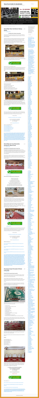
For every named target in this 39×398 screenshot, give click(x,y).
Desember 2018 (30, 143)
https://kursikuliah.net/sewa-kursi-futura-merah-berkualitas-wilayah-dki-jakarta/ (13, 382)
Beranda (5, 18)
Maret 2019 (29, 141)
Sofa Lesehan (29, 328)
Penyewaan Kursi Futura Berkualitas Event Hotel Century (31, 270)
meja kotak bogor (17, 133)
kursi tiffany (29, 228)
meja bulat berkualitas (30, 238)
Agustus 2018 (29, 146)
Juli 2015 (29, 166)
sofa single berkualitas (31, 331)
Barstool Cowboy (30, 176)
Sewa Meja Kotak (30, 320)
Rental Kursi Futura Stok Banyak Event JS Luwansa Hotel (31, 287)
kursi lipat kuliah (30, 216)
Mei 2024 (29, 97)
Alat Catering (29, 171)
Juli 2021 (29, 120)
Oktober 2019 (29, 135)
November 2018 (30, 144)
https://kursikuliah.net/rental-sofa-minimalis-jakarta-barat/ (11, 387)
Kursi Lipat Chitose (30, 214)
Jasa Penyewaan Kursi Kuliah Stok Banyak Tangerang (30, 184)
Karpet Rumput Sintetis (31, 191)
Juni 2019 (29, 138)
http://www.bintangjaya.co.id (7, 125)
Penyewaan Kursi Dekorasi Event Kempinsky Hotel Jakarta (31, 268)
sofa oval (29, 329)
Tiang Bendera (30, 349)
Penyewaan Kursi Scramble (31, 274)
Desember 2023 (30, 101)
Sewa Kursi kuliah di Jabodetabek (13, 4)
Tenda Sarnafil (30, 344)
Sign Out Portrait (30, 325)
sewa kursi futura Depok (22, 262)
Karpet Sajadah (30, 192)
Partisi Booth (29, 264)
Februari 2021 (29, 124)
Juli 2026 (29, 77)
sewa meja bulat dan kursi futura (21, 137)
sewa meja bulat (16, 137)
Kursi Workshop (30, 231)
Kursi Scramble (30, 223)
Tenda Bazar (29, 336)
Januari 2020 (29, 133)
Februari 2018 (29, 151)
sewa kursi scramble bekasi (31, 305)
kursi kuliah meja (12, 136)
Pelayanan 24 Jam (8, 226)
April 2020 (29, 131)
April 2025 (29, 88)
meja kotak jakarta (13, 256)
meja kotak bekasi (8, 133)
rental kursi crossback (30, 285)
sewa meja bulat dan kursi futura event (8, 138)
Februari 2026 (29, 81)
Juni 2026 (29, 78)
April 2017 (29, 159)
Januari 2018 (29, 152)
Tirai (28, 350)
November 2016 (30, 163)
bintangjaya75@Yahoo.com (15, 122)
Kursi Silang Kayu (30, 225)
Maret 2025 (29, 89)
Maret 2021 (29, 123)
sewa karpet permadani (14, 389)
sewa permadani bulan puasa (19, 390)
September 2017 (30, 155)
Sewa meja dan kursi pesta (10, 135)
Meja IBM (29, 242)
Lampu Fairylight (30, 232)
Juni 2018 (29, 148)
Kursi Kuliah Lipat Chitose (31, 210)
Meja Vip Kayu (22, 134)
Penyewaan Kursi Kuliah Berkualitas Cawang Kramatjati (31, 273)
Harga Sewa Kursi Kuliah (21, 18)
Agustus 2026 (29, 76)
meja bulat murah (10, 255)
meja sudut (29, 256)
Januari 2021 (29, 125)
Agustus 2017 (29, 156)
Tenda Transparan (30, 346)
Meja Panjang (29, 252)
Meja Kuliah (13, 134)
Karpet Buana (29, 189)
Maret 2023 (29, 108)
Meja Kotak (29, 244)
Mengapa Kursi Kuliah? (21, 20)
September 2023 (30, 103)
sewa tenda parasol (30, 324)
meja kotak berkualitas (12, 133)
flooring (29, 179)
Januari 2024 (29, 100)
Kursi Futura (26, 18)
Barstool (29, 175)
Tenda (29, 335)
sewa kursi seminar (30, 314)
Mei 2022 (29, 116)
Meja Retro (29, 254)
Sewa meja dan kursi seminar (16, 135)
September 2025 (30, 85)
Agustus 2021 (29, 119)
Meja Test (29, 258)
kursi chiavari (29, 199)
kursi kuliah (29, 209)
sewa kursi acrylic (30, 295)
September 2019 (30, 136)
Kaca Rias (29, 188)
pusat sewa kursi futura (15, 260)
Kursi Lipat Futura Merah (31, 215)
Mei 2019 (29, 139)
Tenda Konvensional (30, 339)
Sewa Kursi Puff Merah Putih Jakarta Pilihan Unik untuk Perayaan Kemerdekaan (31, 46)
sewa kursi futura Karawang (20, 263)
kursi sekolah (29, 224)
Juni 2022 (29, 115)
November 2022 (30, 111)
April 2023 (29, 107)
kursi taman (29, 226)
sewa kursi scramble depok (31, 308)
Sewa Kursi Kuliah (30, 301)
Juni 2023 (29, 106)
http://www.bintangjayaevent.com (8, 126)
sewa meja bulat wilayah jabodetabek (17, 138)
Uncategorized (30, 351)
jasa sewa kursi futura (9, 259)
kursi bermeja (8, 136)
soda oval (29, 326)
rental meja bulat (6, 137)
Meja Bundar (29, 240)
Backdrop (29, 173)
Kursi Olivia (30, 18)
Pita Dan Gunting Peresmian (31, 277)
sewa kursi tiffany (30, 315)
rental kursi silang (30, 288)
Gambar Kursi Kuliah (14, 18)
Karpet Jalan (29, 190)
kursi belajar (29, 196)
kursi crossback (30, 200)
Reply (6, 140)
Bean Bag (29, 177)
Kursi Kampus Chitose (30, 207)
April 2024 (29, 98)
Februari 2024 (29, 99)
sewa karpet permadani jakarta (12, 390)
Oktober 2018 (29, 145)
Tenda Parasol (30, 340)
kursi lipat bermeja (16, 136)
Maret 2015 (29, 167)
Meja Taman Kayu (8, 257)
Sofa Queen (29, 330)
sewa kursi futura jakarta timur (13, 263)
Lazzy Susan (29, 234)
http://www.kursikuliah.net (7, 131)
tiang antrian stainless (30, 347)
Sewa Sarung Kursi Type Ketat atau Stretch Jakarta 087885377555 (31, 38)
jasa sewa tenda (30, 187)
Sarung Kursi (29, 292)
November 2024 (30, 92)
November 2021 (30, 117)
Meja (28, 235)
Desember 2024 (30, 91)
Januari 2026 (29, 82)
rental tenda (29, 291)
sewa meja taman (17, 139)
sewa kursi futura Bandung (21, 261)
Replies (11, 391)
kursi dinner (29, 201)
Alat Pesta (29, 172)
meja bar (29, 236)
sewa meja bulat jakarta (31, 316)
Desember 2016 (30, 162)
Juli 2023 (29, 105)
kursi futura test (20, 254)
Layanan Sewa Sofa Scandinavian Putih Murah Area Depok (31, 67)
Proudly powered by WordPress (19, 395)
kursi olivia (29, 217)
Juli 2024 (29, 95)
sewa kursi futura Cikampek (10, 262)
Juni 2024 (29, 96)
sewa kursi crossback (30, 296)
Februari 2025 (29, 90)
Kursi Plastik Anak (30, 218)
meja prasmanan (30, 253)
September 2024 (30, 94)
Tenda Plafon (29, 341)
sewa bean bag (30, 293)
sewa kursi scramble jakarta (31, 311)
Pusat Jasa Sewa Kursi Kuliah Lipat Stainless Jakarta (31, 54)
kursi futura (13, 254)
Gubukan (29, 180)
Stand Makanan (30, 333)
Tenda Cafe (29, 337)
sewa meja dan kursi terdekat (12, 139)
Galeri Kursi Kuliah (9, 18)
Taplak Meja (29, 334)
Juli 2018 (29, 147)
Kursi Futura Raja (16, 254)
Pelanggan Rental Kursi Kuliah (28, 20)
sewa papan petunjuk (30, 321)
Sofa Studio (29, 332)
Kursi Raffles (29, 220)
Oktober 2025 (29, 84)
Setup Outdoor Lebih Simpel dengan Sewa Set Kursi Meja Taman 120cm (31, 42)
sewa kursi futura (16, 261)
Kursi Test (29, 227)
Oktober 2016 (29, 164)
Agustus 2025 (29, 86)
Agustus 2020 (29, 129)
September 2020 (30, 128)
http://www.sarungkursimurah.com (8, 129)
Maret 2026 (29, 80)
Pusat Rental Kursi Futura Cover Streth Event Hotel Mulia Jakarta (31, 282)
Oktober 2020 (29, 127)
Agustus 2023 (29, 104)
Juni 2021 (29, 121)
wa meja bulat (29, 352)
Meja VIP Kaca (19, 134)
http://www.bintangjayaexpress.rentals (8, 128)
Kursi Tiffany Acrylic (30, 229)
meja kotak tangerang (9, 134)
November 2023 (30, 102)
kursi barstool (29, 195)
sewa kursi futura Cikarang (16, 262)
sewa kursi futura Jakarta (6, 263)
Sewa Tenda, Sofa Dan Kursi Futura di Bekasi (31, 63)
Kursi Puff (29, 219)
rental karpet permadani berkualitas (8, 389)
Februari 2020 (29, 132)
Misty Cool (29, 261)
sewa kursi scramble (30, 304)
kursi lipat (29, 213)
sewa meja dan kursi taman (20, 258)
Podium (29, 278)
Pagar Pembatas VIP (30, 262)
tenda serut (29, 345)
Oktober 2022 (29, 112)
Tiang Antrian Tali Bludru (31, 348)
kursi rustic (29, 222)
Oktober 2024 (29, 93)
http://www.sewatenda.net (7, 130)
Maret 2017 (29, 160)
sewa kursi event (30, 299)
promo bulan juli (11, 260)
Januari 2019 (29, 142)
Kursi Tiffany (10, 20)
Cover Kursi (29, 178)
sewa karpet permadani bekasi (20, 389)
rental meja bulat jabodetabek (11, 137)
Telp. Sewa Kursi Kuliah (6, 23)
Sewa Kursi (29, 294)
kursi (28, 193)
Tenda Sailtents (30, 343)
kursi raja (29, 221)
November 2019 (30, 134)
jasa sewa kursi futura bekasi (15, 259)
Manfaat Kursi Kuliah (15, 20)
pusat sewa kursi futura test (21, 260)
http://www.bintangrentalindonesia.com (8, 127)
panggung (29, 263)
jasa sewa (7, 254)
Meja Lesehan (16, 134)
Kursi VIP (29, 230)
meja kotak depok (21, 133)
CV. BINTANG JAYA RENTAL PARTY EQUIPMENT (14, 117)
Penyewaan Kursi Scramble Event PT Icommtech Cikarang (31, 276)
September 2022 (30, 113)
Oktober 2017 (29, 154)
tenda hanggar (30, 338)
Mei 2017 (29, 158)
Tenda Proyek (29, 342)
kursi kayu (29, 208)
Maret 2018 (29, 150)
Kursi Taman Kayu (6, 20)
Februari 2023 (29, 109)
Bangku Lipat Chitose (30, 174)
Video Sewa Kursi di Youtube (19, 23)
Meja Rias (29, 255)
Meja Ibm (5, 133)
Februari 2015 (29, 168)
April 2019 (29, 140)
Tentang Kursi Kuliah (13, 23)
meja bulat (20, 136)
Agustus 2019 (29, 137)
